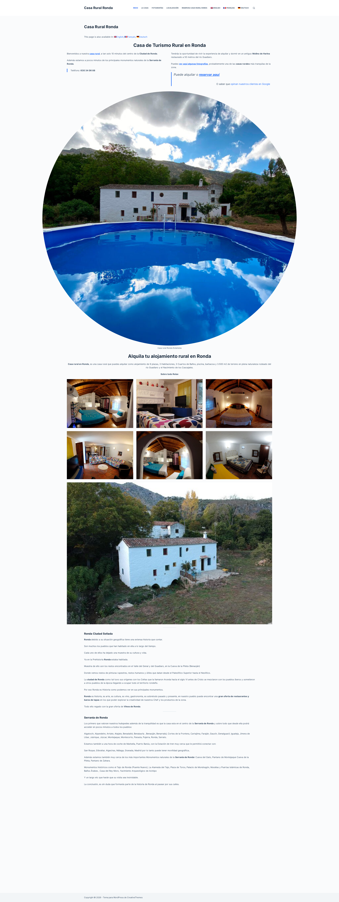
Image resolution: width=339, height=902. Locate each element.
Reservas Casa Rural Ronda (194, 8)
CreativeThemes (135, 897)
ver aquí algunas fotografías (193, 63)
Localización (172, 8)
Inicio (135, 8)
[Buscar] (254, 8)
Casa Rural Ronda (98, 8)
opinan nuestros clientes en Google (250, 84)
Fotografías (157, 8)
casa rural (95, 53)
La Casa (144, 8)
